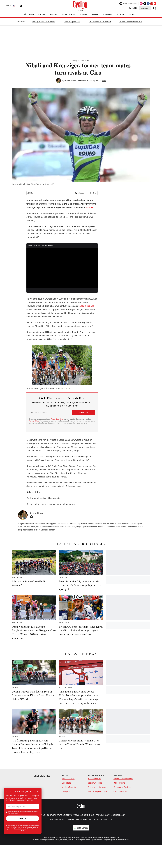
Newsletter (93, 193)
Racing (41, 14)
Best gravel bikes (95, 783)
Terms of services (57, 419)
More (132, 14)
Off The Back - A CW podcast (100, 22)
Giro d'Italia (85, 61)
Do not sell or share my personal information (90, 819)
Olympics (66, 791)
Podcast (121, 14)
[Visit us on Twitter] (144, 3)
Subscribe (144, 8)
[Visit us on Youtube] (151, 3)
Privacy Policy (31, 827)
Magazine (107, 14)
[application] (62, 268)
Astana (89, 207)
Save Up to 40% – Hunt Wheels (43, 22)
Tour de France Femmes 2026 (130, 22)
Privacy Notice (34, 421)
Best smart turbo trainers (98, 787)
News (31, 14)
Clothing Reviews (120, 791)
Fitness (83, 14)
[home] (25, 14)
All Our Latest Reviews (123, 779)
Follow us (81, 193)
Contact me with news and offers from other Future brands (22, 812)
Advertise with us (58, 819)
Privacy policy (102, 815)
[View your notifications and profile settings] (21, 6)
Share (32, 193)
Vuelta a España (86, 306)
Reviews (53, 14)
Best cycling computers (97, 791)
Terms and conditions (84, 815)
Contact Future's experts (59, 815)
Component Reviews (122, 787)
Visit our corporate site (111, 837)
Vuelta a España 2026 (72, 22)
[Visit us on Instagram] (141, 3)
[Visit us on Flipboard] (155, 3)
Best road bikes (94, 779)
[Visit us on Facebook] (148, 3)
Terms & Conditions (20, 829)
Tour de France (68, 779)
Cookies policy (118, 815)
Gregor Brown (70, 81)
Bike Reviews (119, 783)
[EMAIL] (32, 516)
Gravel (95, 14)
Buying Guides (68, 14)
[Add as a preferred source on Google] (81, 827)
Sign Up (23, 818)
